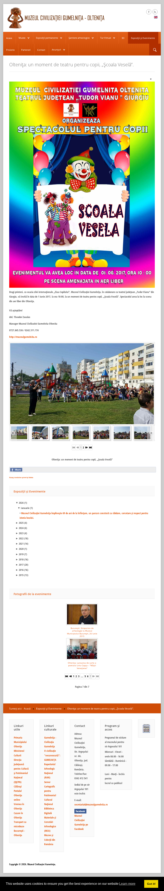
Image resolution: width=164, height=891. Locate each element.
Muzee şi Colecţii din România (49, 839)
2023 (20, 533)
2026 (20, 503)
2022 (20, 538)
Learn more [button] (127, 883)
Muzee (22, 37)
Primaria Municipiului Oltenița (20, 742)
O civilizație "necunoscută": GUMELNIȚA (52, 755)
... (82, 676)
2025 (20, 523)
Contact (41, 49)
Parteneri (26, 49)
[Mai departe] (87, 447)
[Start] (66, 676)
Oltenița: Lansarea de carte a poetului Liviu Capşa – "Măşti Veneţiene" (82, 665)
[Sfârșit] (91, 447)
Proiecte (10, 49)
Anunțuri (56, 49)
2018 (20, 559)
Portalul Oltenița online (18, 795)
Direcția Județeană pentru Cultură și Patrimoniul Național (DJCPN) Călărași (21, 773)
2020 (20, 549)
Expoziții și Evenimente (143, 37)
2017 (20, 564)
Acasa (9, 37)
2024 (20, 528)
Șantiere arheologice (79, 37)
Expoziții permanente (47, 37)
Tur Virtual (105, 37)
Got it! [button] (151, 883)
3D (123, 37)
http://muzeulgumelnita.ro (23, 337)
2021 (20, 543)
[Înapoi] (70, 676)
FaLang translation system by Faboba (21, 477)
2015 (20, 575)
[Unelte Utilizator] (149, 79)
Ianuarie (23, 508)
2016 (20, 570)
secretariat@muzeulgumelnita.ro (91, 804)
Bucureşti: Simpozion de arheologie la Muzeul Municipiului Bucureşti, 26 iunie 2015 (82, 632)
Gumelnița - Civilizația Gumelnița (50, 742)
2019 (20, 554)
